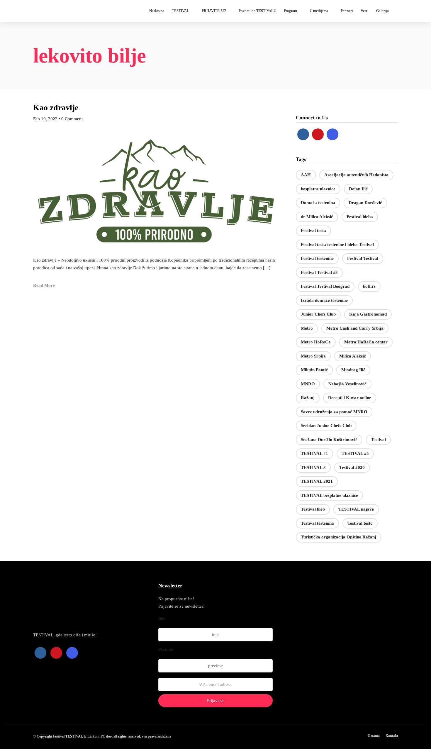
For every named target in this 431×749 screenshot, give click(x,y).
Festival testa (313, 230)
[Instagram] (332, 134)
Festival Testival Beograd (325, 286)
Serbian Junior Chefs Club (326, 425)
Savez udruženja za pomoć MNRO (334, 411)
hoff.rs (369, 286)
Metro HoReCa (316, 342)
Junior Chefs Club (318, 314)
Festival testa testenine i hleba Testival (337, 244)
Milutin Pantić (314, 369)
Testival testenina (317, 523)
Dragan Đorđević (365, 202)
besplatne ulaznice (318, 189)
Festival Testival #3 (319, 272)
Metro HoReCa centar (366, 342)
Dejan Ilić (358, 189)
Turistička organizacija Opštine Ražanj (338, 537)
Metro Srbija (313, 356)
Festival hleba (360, 216)
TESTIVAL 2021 (317, 481)
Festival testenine (317, 258)
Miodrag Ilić (353, 369)
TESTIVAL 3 (313, 467)
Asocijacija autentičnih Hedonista (356, 174)
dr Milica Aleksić (317, 216)
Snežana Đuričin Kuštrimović (329, 439)
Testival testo (360, 523)
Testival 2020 (352, 467)
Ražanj (308, 397)
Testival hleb (313, 509)
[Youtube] (318, 134)
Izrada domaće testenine (324, 300)
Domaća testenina (318, 202)
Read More (44, 285)
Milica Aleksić (352, 356)
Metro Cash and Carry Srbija (355, 328)
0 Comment (72, 118)
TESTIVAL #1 (314, 453)
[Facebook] (303, 134)
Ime (161, 618)
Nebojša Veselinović (347, 384)
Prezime (165, 649)
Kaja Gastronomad (368, 314)
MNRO (308, 384)
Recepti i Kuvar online (349, 397)
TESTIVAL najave (356, 509)
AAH (306, 174)
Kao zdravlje (55, 107)
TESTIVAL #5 (355, 453)
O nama (374, 736)
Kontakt (392, 736)
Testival (378, 439)
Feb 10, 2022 (45, 118)
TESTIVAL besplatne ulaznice (329, 495)
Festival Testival (362, 258)
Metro (307, 328)
